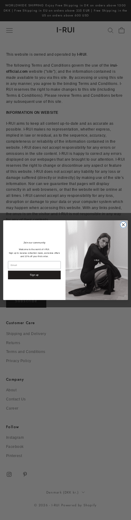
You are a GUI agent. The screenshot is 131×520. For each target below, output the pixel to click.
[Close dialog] (123, 225)
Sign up (34, 275)
